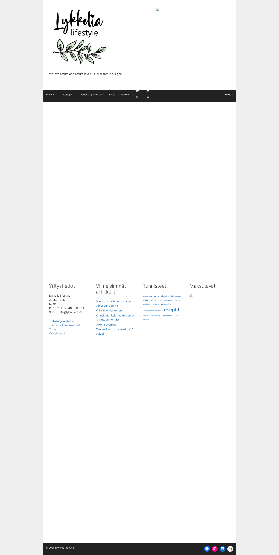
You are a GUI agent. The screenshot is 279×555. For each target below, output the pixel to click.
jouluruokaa (71, 263)
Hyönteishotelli (156, 300)
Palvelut (125, 94)
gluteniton (58, 263)
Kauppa (67, 94)
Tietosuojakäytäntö (61, 321)
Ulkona (176, 316)
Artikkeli (57, 260)
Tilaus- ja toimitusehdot (64, 325)
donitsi (157, 296)
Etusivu (50, 94)
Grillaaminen (176, 296)
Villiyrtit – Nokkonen (109, 310)
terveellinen (167, 316)
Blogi (112, 94)
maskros (155, 304)
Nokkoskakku (148, 311)
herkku (145, 300)
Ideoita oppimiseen (92, 94)
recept (158, 311)
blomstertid (147, 296)
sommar (146, 316)
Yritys (52, 329)
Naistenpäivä (165, 304)
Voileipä (146, 320)
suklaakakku (156, 316)
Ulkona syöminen (107, 324)
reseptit (94, 263)
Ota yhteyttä (57, 333)
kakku (177, 300)
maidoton (83, 263)
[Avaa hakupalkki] (214, 94)
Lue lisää (58, 249)
